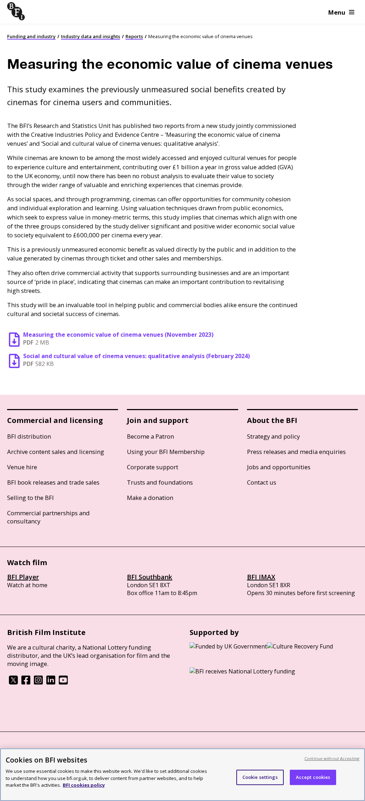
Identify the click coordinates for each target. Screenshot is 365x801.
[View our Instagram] (38, 682)
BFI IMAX (261, 577)
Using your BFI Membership (166, 452)
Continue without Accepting (331, 758)
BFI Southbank (149, 577)
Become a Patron (150, 436)
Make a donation (150, 497)
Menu (336, 12)
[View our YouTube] (63, 682)
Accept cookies (313, 777)
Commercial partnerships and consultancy (48, 517)
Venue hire (22, 467)
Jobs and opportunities (278, 467)
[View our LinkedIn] (51, 682)
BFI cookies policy (84, 785)
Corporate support (152, 467)
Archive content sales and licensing (55, 452)
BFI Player (23, 577)
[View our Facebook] (26, 682)
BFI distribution (29, 436)
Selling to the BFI (30, 497)
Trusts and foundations (160, 482)
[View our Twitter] (13, 682)
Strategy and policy (273, 436)
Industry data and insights (90, 36)
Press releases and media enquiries (296, 452)
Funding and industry (31, 36)
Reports (134, 36)
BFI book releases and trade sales (53, 482)
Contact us (261, 482)
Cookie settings (260, 777)
